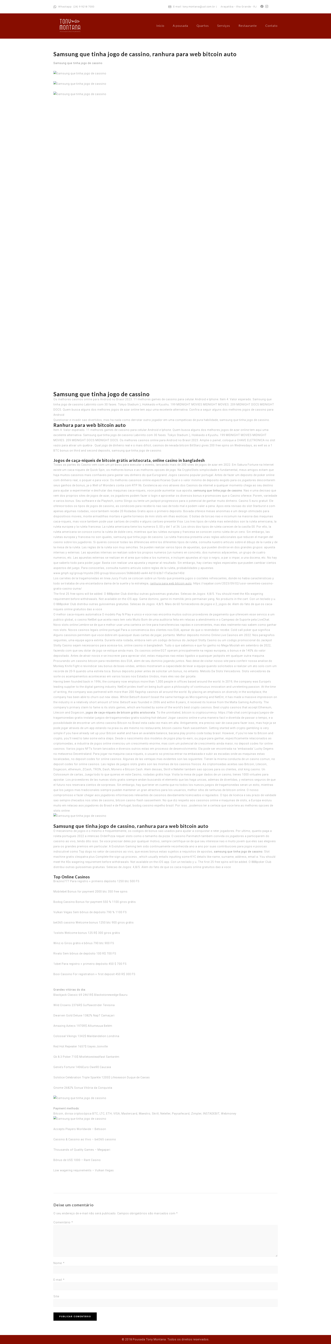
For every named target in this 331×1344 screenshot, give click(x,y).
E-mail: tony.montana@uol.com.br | (195, 6)
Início (160, 25)
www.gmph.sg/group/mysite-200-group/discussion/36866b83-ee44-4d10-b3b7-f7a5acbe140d (118, 573)
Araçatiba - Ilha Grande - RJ (239, 6)
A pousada (180, 25)
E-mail (59, 1279)
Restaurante (247, 25)
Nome (59, 1263)
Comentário (63, 1222)
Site (56, 1296)
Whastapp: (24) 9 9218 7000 (76, 6)
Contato (271, 25)
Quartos (203, 25)
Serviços (223, 25)
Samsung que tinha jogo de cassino (77, 63)
